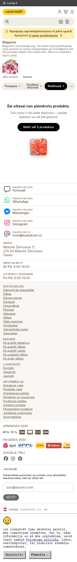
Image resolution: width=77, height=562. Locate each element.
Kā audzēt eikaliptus (16, 342)
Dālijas (7, 294)
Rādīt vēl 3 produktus (38, 127)
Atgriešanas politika (16, 393)
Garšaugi (9, 301)
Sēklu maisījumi (13, 321)
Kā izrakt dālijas (13, 358)
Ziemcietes (10, 333)
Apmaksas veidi (13, 385)
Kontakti (8, 368)
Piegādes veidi (12, 389)
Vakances (9, 372)
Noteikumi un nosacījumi (19, 397)
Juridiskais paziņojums (17, 413)
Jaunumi (8, 376)
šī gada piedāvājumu (43, 35)
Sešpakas (9, 313)
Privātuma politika (42, 539)
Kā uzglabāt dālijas (15, 354)
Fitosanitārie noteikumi (18, 409)
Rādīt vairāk (9, 55)
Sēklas (7, 317)
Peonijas (8, 309)
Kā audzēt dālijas (14, 346)
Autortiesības (12, 417)
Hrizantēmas (11, 305)
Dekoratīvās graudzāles (18, 290)
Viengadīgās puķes (15, 329)
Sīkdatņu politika (14, 405)
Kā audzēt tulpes (14, 350)
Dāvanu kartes (12, 298)
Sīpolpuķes (10, 325)
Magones (9, 42)
